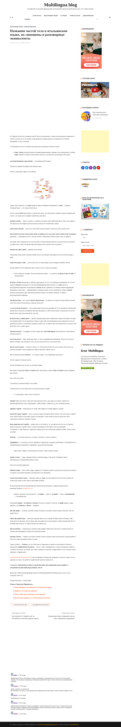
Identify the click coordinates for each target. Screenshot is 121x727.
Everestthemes (74, 724)
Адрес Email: (85, 242)
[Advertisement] (95, 141)
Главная (27, 19)
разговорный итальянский (41, 604)
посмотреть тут (28, 488)
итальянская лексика (20, 604)
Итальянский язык (30, 26)
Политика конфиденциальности (48, 724)
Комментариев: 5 (25, 42)
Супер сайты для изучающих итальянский (29, 594)
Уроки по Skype (75, 15)
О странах (63, 15)
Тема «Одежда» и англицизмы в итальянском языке (33, 587)
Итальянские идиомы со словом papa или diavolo (32, 598)
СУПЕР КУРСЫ (37, 15)
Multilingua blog (60, 4)
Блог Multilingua (92, 350)
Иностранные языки (51, 15)
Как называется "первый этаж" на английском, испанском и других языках (25, 617)
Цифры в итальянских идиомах (25, 591)
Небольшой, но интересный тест (21, 557)
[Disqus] (43, 648)
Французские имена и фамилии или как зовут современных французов (61, 617)
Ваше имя (84, 234)
